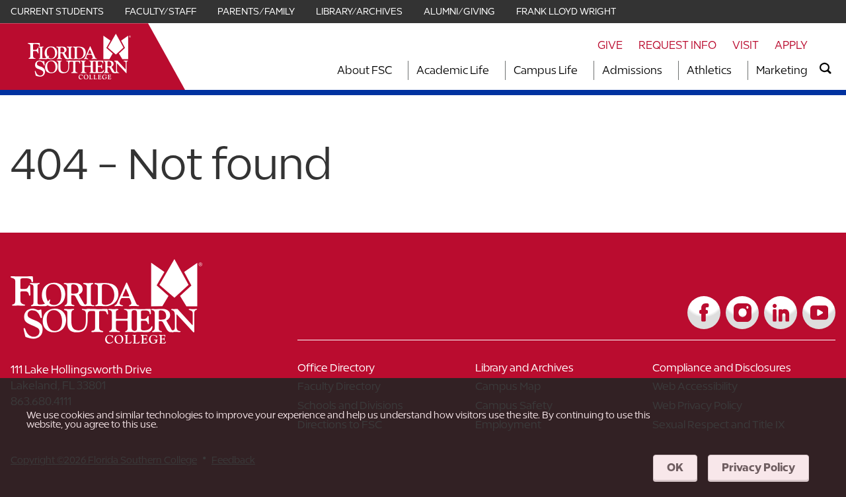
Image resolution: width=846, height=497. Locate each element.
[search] (825, 69)
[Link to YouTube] (818, 312)
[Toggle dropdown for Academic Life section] (493, 70)
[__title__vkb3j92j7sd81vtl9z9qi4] (133, 338)
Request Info (677, 45)
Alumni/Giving (459, 11)
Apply (791, 45)
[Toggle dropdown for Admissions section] (666, 70)
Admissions (632, 70)
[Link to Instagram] (742, 312)
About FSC (364, 70)
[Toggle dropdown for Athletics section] (736, 70)
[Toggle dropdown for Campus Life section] (582, 70)
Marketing (782, 70)
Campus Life (546, 70)
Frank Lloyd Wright (566, 11)
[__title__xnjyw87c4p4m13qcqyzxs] (79, 56)
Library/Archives (359, 11)
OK (675, 467)
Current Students (57, 11)
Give (610, 45)
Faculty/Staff (160, 11)
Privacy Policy (758, 467)
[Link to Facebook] (703, 312)
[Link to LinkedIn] (780, 312)
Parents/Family (256, 11)
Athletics (709, 70)
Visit (745, 45)
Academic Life (452, 70)
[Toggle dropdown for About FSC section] (396, 70)
